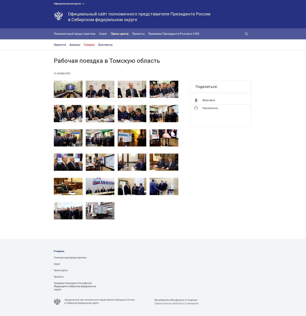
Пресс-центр (120, 33)
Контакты (105, 44)
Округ (103, 33)
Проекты (138, 33)
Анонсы (74, 44)
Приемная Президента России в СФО (173, 33)
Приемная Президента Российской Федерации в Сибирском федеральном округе (75, 286)
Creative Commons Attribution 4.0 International (176, 303)
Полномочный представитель (75, 33)
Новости (60, 44)
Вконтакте (209, 100)
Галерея (89, 44)
